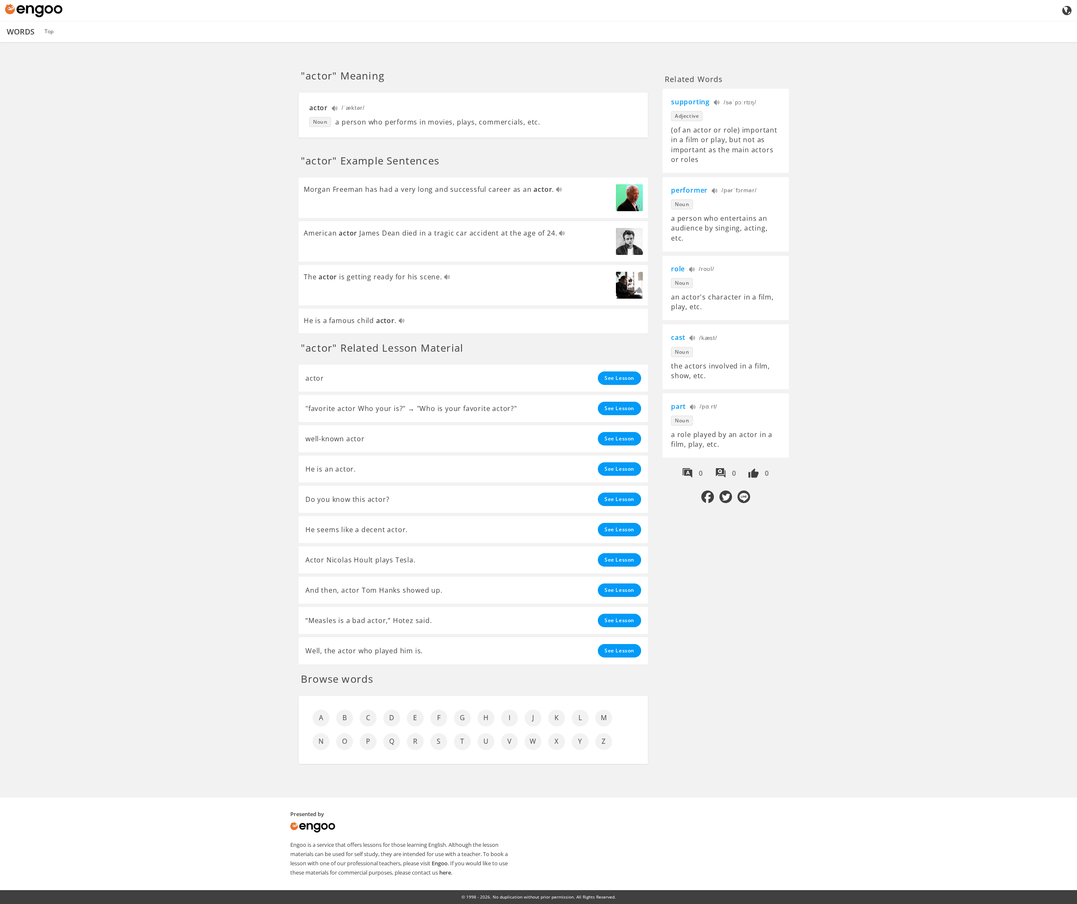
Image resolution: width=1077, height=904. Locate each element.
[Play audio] (335, 109)
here (445, 872)
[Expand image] (629, 197)
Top (49, 31)
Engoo (440, 863)
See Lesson (619, 378)
